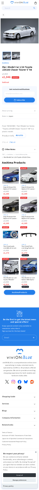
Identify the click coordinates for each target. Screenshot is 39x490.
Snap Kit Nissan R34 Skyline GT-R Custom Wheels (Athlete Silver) (28, 217)
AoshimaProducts (19, 292)
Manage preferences (19, 480)
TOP (3, 154)
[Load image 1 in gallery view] (7, 56)
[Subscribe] (33, 337)
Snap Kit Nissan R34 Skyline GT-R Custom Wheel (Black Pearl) (9, 217)
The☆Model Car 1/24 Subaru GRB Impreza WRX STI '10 (28, 279)
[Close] (35, 452)
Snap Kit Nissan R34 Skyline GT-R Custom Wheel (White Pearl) (28, 188)
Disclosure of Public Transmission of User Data (16, 435)
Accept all (19, 475)
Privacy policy (8, 486)
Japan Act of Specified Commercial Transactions (17, 438)
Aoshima (5, 63)
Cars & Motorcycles (21, 154)
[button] (2, 3)
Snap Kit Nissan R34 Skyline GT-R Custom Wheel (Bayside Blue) (9, 188)
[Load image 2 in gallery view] (16, 56)
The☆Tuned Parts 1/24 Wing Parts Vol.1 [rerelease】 (28, 247)
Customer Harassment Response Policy (14, 441)
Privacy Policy (6, 444)
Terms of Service (7, 432)
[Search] (34, 8)
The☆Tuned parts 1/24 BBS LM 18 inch (9, 247)
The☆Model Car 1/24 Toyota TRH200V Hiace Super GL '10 (10, 279)
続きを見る (19, 135)
